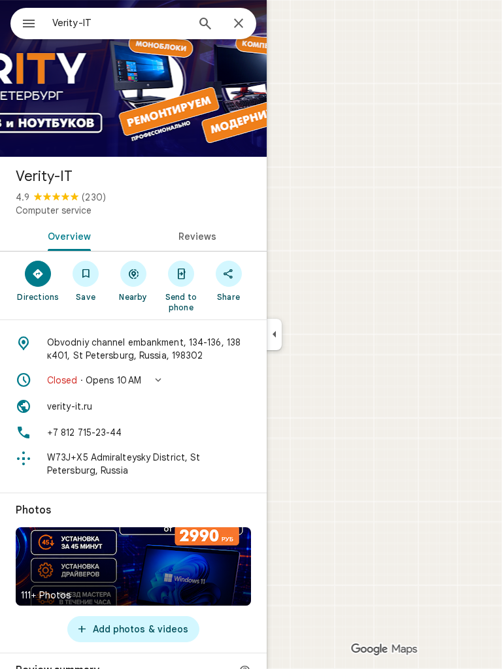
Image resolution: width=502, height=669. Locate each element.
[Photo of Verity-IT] (133, 78)
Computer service (54, 210)
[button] (133, 380)
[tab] (67, 235)
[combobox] (119, 23)
